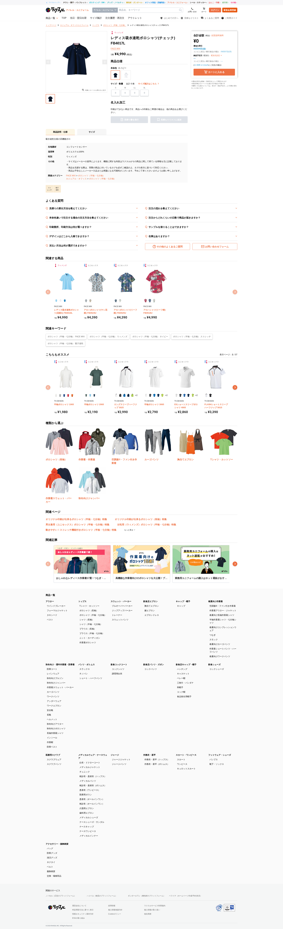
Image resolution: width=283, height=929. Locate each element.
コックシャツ (118, 669)
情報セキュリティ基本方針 (82, 914)
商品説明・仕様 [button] (60, 132)
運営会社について (79, 906)
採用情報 (111, 906)
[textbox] (150, 10)
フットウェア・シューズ (219, 755)
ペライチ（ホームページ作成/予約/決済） (185, 896)
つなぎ (212, 635)
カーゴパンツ (53, 692)
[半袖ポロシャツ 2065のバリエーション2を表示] (90, 395)
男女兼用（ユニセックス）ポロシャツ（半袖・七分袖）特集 (77, 524)
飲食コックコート (119, 664)
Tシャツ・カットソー (89, 606)
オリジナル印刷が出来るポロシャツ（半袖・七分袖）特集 (76, 519)
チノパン (83, 673)
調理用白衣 (117, 673)
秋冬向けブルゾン (55, 678)
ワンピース (182, 764)
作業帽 (50, 742)
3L (144, 88)
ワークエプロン (54, 705)
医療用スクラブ (53, 755)
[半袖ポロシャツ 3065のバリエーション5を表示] (162, 395)
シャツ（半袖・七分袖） (90, 624)
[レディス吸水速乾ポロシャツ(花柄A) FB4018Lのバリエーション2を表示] (60, 300)
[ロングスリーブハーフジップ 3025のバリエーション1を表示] (116, 395)
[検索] (180, 10)
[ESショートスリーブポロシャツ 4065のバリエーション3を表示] (184, 395)
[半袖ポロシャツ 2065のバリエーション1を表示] (86, 395)
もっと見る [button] (129, 530)
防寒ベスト (52, 747)
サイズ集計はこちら (147, 83)
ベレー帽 (181, 678)
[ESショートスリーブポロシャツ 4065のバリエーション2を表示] (180, 395)
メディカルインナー (88, 836)
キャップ (181, 606)
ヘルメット (52, 719)
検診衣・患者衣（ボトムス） (92, 785)
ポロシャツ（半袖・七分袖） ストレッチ (192, 336)
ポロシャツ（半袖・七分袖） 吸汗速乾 (65, 343)
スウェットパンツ (120, 619)
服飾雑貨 (51, 871)
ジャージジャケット (121, 759)
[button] (52, 18)
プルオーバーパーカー (122, 606)
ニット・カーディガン (89, 638)
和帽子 (180, 687)
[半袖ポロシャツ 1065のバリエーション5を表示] (72, 395)
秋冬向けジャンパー (56, 683)
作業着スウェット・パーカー (60, 687)
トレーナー (117, 615)
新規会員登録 (230, 10)
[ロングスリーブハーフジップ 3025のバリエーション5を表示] (132, 395)
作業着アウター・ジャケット (222, 610)
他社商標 (147, 914)
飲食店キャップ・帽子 (186, 664)
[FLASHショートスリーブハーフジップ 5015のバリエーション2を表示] (210, 395)
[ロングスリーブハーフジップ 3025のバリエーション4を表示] (128, 395)
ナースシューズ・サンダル (91, 822)
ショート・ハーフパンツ (90, 678)
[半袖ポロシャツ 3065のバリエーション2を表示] (150, 395)
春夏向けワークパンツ (219, 656)
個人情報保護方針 (115, 910)
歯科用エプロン (86, 813)
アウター (50, 601)
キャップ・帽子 (183, 601)
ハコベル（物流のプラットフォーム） (102, 896)
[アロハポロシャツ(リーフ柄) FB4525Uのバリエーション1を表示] (116, 300)
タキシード (52, 615)
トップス (82, 601)
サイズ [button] (92, 132)
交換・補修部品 (54, 876)
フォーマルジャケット (57, 610)
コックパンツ (150, 669)
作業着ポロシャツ (87, 642)
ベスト (50, 619)
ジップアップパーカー (122, 610)
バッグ (50, 848)
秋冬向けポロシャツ (56, 728)
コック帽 (181, 692)
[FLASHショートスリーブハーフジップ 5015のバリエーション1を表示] (206, 395)
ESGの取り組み (78, 918)
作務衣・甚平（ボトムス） (156, 764)
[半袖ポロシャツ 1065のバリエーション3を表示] (64, 395)
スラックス (84, 669)
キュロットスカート (186, 768)
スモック (213, 639)
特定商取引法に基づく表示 (82, 910)
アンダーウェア (54, 701)
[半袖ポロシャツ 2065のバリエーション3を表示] (94, 395)
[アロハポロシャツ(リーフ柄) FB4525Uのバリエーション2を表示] (120, 300)
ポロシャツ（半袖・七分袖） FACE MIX (66, 336)
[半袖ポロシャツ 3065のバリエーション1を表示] (146, 395)
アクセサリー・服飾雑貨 (57, 844)
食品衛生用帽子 (184, 696)
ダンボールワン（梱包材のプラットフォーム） (146, 896)
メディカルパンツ (87, 781)
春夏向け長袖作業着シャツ (221, 615)
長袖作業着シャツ (55, 733)
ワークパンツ (53, 696)
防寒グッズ (52, 853)
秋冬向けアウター (55, 724)
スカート (181, 759)
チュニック (84, 772)
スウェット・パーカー (121, 601)
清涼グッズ (52, 857)
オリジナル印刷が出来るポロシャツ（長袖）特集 (141, 519)
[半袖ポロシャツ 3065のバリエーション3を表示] (154, 395)
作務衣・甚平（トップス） (156, 759)
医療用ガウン (85, 794)
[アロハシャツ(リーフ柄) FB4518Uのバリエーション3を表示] (154, 300)
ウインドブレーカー (56, 606)
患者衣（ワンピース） (89, 790)
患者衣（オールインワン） (91, 799)
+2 (136, 395)
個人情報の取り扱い (152, 910)
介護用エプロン (86, 808)
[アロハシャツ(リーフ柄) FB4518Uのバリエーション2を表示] (150, 300)
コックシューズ (216, 669)
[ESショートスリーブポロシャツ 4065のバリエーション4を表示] (188, 395)
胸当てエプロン (151, 606)
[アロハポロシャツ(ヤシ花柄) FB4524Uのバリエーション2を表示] (90, 300)
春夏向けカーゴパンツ (219, 644)
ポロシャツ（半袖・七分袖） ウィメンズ (108, 336)
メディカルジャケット (89, 767)
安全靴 (50, 710)
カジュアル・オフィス (76, 178)
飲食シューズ (214, 664)
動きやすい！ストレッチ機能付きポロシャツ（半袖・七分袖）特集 (81, 530)
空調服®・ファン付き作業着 (222, 606)
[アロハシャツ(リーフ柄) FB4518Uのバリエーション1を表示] (145, 300)
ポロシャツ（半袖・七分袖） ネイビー (150, 336)
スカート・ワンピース (186, 755)
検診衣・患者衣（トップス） (92, 776)
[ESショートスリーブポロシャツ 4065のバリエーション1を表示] (176, 395)
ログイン (215, 10)
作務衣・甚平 (149, 755)
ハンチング (182, 669)
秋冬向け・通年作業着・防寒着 (60, 664)
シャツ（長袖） (86, 619)
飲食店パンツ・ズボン (153, 664)
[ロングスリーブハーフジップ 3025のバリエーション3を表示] (124, 395)
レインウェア (53, 673)
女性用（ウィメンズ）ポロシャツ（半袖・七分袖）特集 (146, 524)
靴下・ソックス (216, 764)
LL (135, 88)
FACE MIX (71, 175)
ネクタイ (51, 862)
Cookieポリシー (114, 914)
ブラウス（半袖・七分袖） (91, 633)
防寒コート (52, 669)
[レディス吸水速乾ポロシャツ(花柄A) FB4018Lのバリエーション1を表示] (56, 300)
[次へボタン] (235, 387)
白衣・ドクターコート (89, 762)
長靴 (49, 715)
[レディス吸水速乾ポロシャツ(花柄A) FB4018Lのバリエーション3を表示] (65, 300)
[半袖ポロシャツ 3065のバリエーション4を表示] (158, 395)
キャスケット (183, 673)
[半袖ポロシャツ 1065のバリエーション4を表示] (68, 395)
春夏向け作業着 (215, 601)
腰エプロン (149, 610)
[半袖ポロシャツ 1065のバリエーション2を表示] (60, 395)
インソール (52, 737)
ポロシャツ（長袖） (88, 610)
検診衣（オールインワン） (91, 804)
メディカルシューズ (88, 817)
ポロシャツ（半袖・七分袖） (91, 175)
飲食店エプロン (150, 601)
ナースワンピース (87, 831)
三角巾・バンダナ (185, 683)
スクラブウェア (54, 759)
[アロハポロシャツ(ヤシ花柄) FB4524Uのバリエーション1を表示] (86, 300)
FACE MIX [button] (115, 48)
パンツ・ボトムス (86, 664)
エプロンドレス (151, 615)
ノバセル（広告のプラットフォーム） (61, 896)
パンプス (213, 759)
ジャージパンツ (119, 764)
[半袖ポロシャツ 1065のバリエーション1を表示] (56, 395)
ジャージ (115, 755)
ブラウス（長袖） (87, 629)
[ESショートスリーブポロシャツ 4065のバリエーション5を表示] (192, 395)
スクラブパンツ (54, 764)
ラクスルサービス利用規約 (154, 906)
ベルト (50, 867)
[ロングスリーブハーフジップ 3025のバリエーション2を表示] (120, 395)
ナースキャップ (86, 826)
